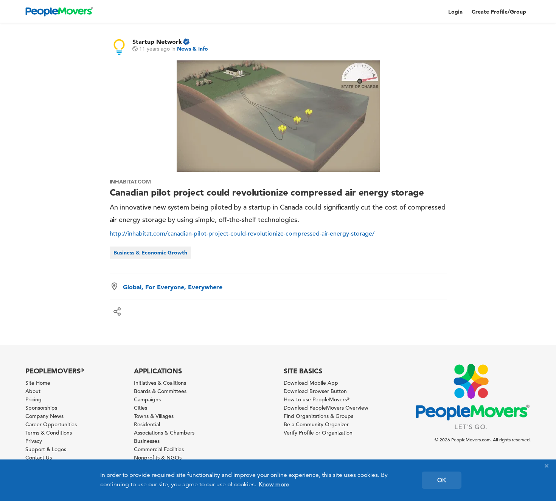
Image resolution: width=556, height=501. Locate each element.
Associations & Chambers (164, 432)
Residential (147, 424)
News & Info (192, 48)
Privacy (33, 441)
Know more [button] (274, 484)
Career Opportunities (51, 424)
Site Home (37, 382)
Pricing (33, 399)
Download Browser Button (315, 391)
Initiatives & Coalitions (160, 382)
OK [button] (441, 480)
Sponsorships (41, 407)
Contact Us (38, 457)
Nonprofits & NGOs (158, 457)
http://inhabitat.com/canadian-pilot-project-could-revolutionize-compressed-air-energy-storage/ (242, 233)
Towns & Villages (154, 416)
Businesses (147, 441)
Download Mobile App (311, 382)
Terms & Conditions (48, 432)
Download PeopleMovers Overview (326, 407)
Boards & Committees (160, 391)
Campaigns (147, 399)
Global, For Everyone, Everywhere (172, 287)
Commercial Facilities (159, 449)
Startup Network (157, 41)
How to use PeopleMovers (316, 399)
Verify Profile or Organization (318, 432)
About (32, 391)
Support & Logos (45, 449)
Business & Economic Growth (150, 252)
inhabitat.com (130, 181)
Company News (44, 416)
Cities (140, 407)
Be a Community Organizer (316, 424)
